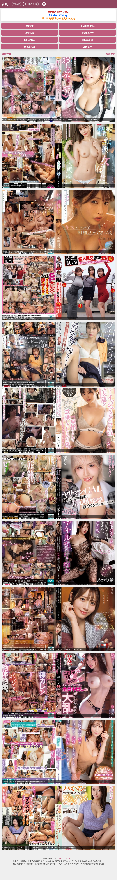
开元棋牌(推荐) (30, 4)
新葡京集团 (29, 46)
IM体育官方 (29, 39)
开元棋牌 (87, 46)
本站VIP (16, 4)
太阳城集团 (87, 39)
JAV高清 (29, 33)
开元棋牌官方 (87, 33)
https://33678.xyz (66, 858)
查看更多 (110, 54)
